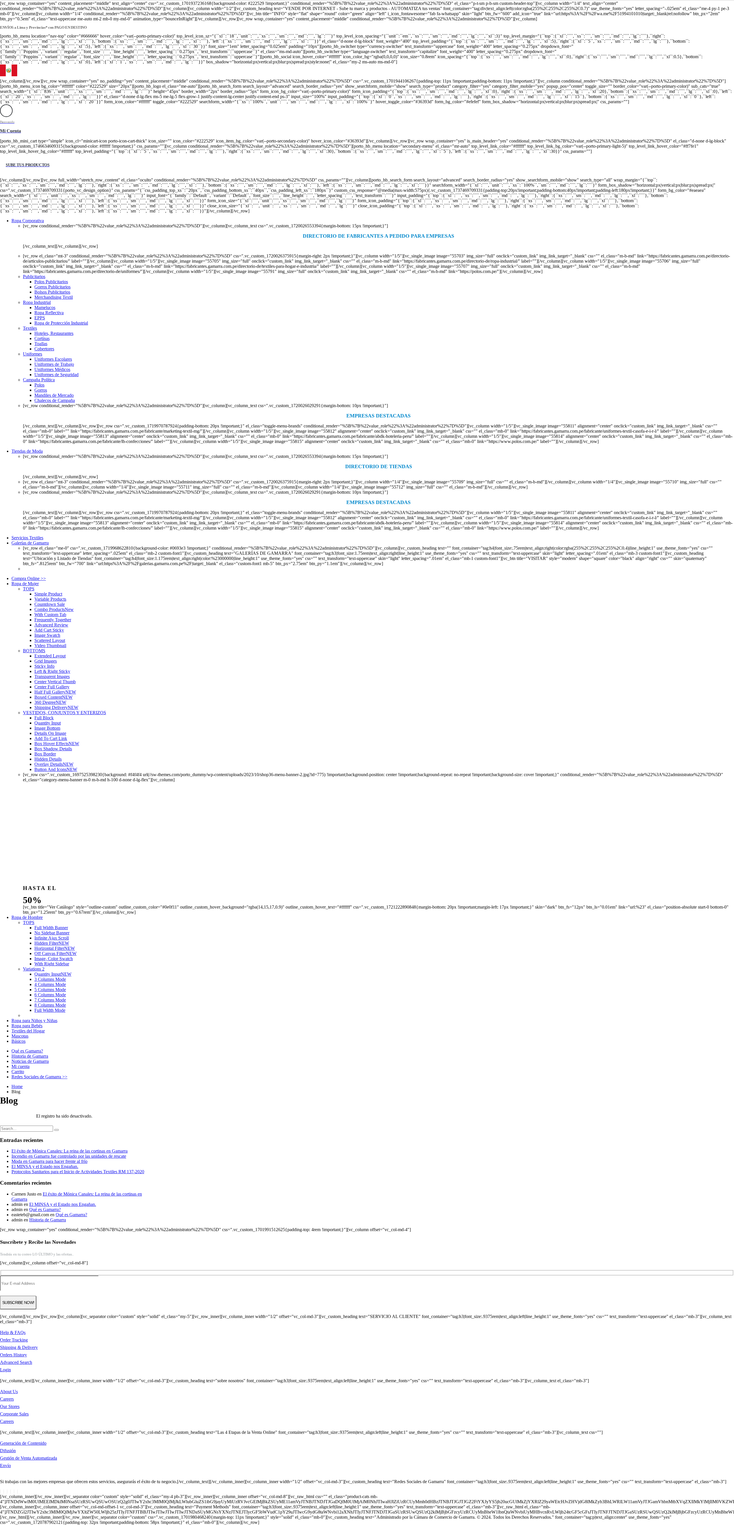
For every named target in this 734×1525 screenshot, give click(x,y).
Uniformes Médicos (52, 369)
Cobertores (44, 348)
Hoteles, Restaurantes (53, 333)
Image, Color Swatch (53, 958)
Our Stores (9, 1406)
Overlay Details (53, 764)
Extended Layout (50, 655)
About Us (9, 1391)
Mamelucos (44, 307)
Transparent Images (52, 676)
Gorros (40, 390)
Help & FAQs (13, 1332)
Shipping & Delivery (19, 1347)
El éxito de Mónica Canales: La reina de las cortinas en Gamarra (69, 1151)
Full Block (44, 717)
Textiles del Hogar (28, 1030)
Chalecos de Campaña (54, 400)
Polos (39, 384)
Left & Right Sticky (52, 671)
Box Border (45, 753)
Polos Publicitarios (51, 281)
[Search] (56, 1130)
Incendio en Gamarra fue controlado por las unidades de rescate (68, 1156)
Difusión (8, 1450)
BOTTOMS (34, 650)
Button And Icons (55, 769)
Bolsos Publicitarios (52, 292)
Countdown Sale (49, 604)
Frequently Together (52, 619)
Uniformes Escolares (53, 359)
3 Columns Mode (50, 979)
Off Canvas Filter (55, 953)
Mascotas (19, 1036)
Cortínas (42, 338)
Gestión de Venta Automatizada (28, 1458)
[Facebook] (0, 1491)
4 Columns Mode (50, 984)
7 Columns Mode (50, 999)
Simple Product (48, 593)
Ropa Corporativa (27, 220)
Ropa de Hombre (27, 917)
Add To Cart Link (50, 738)
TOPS (28, 588)
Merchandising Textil (53, 297)
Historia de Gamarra (29, 1056)
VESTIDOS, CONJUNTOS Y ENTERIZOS (64, 712)
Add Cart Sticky (49, 630)
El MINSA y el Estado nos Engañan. (44, 1166)
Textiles (30, 328)
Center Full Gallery (51, 686)
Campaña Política (39, 379)
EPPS (39, 317)
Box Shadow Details (53, 748)
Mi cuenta (20, 1066)
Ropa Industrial (37, 302)
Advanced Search (16, 1362)
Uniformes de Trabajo (54, 364)
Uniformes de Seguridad (56, 374)
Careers (7, 1399)
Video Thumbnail (50, 645)
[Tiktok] (17, 1491)
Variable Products (50, 599)
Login (5, 1369)
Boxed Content (53, 697)
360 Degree (50, 702)
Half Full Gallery (55, 692)
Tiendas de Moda (27, 451)
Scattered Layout (49, 640)
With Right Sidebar (51, 963)
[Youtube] (10, 1491)
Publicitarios (34, 276)
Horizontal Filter (54, 948)
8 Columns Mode (50, 1005)
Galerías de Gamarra (30, 542)
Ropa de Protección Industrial (61, 323)
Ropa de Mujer (25, 583)
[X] (3, 1491)
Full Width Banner (51, 927)
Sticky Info (44, 666)
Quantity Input (47, 722)
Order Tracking (14, 1339)
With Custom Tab (50, 614)
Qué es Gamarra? (27, 1050)
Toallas (40, 343)
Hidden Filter (51, 943)
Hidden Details (48, 759)
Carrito (17, 1071)
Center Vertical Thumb (55, 681)
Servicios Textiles (27, 537)
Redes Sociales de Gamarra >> (39, 1076)
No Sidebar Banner (51, 932)
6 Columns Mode (50, 994)
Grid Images (45, 661)
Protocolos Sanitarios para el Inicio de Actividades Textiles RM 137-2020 (77, 1171)
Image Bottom (47, 728)
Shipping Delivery (56, 707)
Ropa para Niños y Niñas (34, 1020)
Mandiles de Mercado (54, 395)
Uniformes (32, 354)
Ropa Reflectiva (49, 312)
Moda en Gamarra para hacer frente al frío (49, 1161)
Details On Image (50, 733)
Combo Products (54, 609)
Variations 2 (33, 968)
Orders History (13, 1354)
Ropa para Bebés (26, 1025)
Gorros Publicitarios (52, 286)
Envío (5, 1465)
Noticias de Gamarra (30, 1061)
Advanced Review (51, 624)
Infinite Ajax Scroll (51, 938)
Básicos (18, 1041)
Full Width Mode (49, 1010)
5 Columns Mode (50, 989)
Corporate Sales (14, 1413)
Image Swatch (47, 635)
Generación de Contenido (23, 1443)
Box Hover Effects (56, 743)
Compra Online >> (28, 578)
